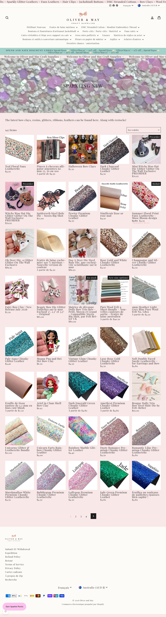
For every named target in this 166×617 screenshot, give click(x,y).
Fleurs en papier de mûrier (89, 39)
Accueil (75, 80)
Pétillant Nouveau (36, 27)
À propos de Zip (14, 575)
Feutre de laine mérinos (62, 27)
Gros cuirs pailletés (85, 35)
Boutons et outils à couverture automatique (46, 39)
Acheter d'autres (133, 39)
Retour (9, 560)
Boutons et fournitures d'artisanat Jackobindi (52, 31)
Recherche (11, 579)
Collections (87, 80)
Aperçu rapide (19, 161)
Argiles (114, 39)
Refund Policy (13, 556)
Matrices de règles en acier (128, 35)
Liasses (106, 35)
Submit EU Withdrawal (17, 549)
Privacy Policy (13, 568)
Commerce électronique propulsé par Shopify (83, 604)
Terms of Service (14, 564)
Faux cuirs (130, 31)
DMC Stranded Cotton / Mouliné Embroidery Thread (109, 27)
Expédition (11, 552)
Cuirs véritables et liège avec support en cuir (45, 35)
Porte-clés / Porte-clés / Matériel (101, 31)
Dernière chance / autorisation (83, 43)
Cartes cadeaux (13, 571)
